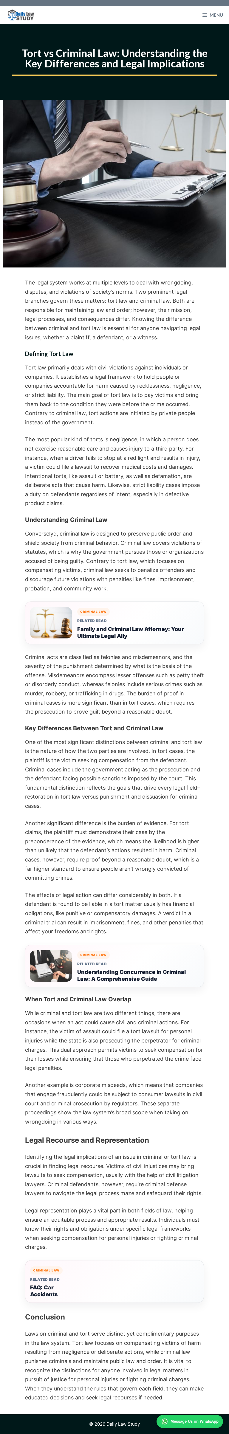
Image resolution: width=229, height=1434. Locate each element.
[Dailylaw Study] (21, 15)
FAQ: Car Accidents (44, 1290)
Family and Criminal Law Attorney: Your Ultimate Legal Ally (130, 632)
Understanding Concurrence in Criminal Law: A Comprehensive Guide (131, 975)
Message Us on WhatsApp (195, 1421)
